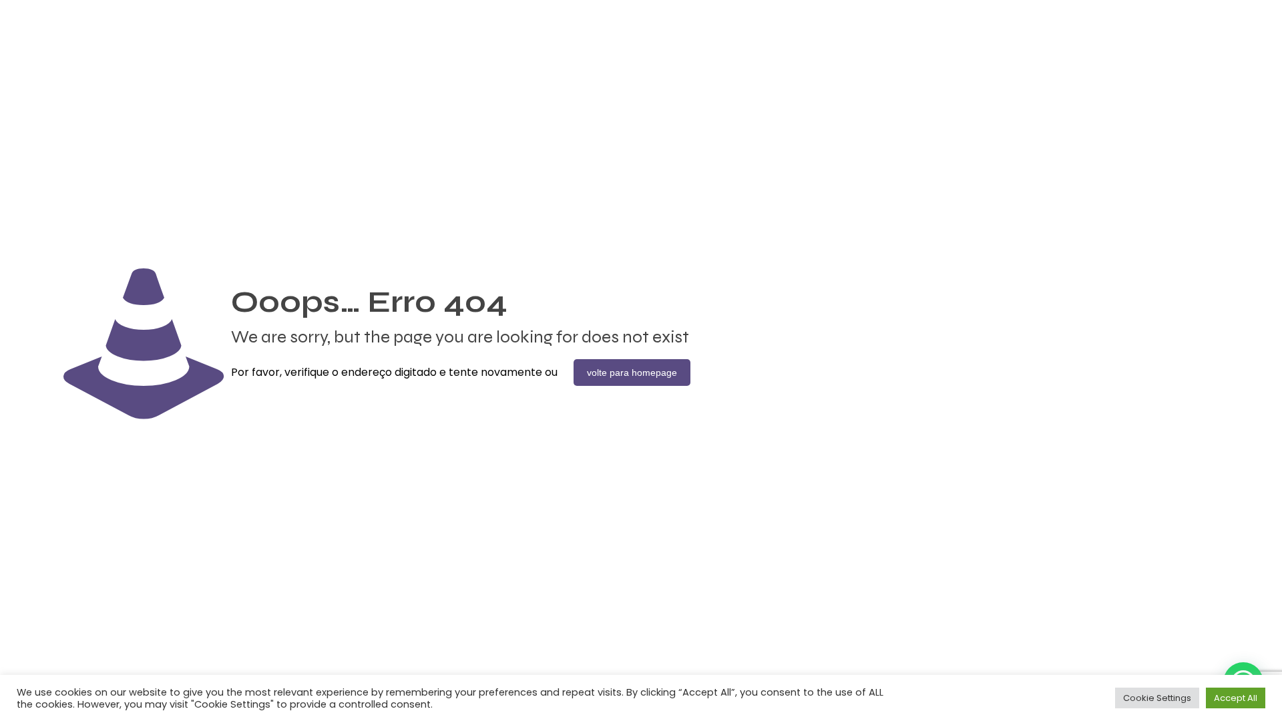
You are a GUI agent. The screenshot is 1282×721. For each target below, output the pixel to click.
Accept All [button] (1235, 698)
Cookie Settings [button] (1157, 698)
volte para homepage (632, 372)
